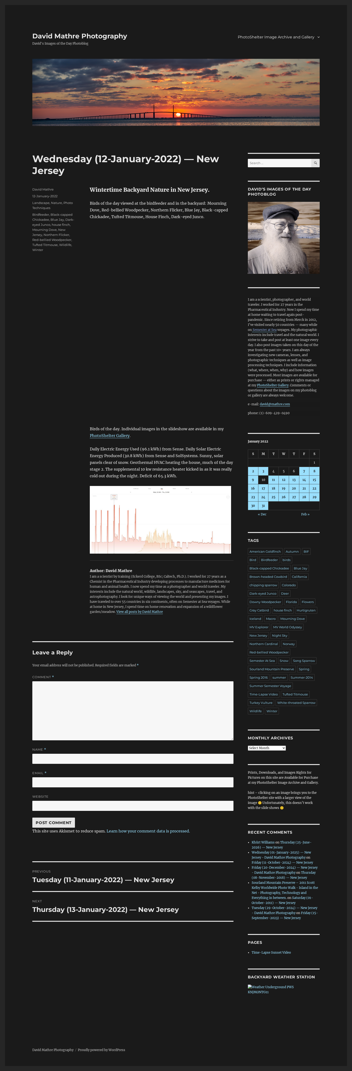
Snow (284, 661)
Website (40, 796)
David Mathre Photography (79, 36)
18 (273, 488)
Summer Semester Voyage (270, 686)
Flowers (308, 602)
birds (286, 560)
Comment (43, 677)
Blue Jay (57, 219)
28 (304, 497)
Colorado (289, 585)
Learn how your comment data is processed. (148, 831)
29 (314, 497)
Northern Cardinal (264, 644)
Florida (291, 602)
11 (273, 480)
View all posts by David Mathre (139, 612)
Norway (289, 644)
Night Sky (279, 635)
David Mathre (43, 189)
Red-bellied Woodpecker (51, 240)
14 (304, 480)
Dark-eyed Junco (263, 593)
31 (263, 506)
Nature (56, 203)
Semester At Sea (262, 661)
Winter (37, 250)
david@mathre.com (275, 404)
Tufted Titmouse (45, 245)
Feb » (305, 514)
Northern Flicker (56, 235)
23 (253, 497)
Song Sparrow (304, 661)
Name (39, 750)
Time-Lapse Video (264, 694)
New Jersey (258, 635)
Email (39, 773)
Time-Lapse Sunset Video (271, 953)
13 (293, 480)
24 (263, 497)
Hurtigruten (306, 610)
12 (283, 480)
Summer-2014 (302, 677)
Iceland (255, 619)
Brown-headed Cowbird (268, 577)
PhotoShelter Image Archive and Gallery (276, 37)
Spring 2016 (259, 677)
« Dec (262, 514)
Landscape (41, 203)
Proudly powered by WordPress (101, 1050)
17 (263, 488)
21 (304, 488)
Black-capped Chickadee (269, 568)
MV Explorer (259, 627)
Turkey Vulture (261, 703)
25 (273, 497)
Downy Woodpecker (265, 602)
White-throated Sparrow (296, 703)
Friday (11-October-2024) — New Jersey (282, 863)
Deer (285, 593)
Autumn (292, 551)
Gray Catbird (259, 610)
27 (294, 497)
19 (283, 488)
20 (294, 488)
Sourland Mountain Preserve (272, 669)
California (299, 577)
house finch (61, 225)
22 (314, 488)
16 (253, 488)
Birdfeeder (40, 214)
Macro (271, 619)
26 (284, 497)
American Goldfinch (265, 551)
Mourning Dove (44, 230)
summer (279, 677)
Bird (253, 560)
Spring (304, 669)
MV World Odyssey (287, 627)
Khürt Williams (263, 842)
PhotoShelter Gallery (110, 435)
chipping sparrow (263, 585)
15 (314, 480)
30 (253, 506)
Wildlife (65, 245)
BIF (306, 551)
